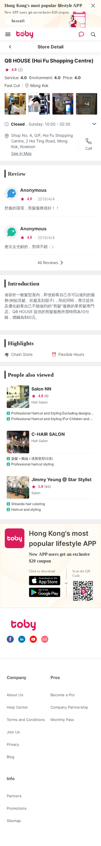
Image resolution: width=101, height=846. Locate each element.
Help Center (17, 707)
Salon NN (41, 389)
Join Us (13, 732)
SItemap (14, 820)
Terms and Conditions (26, 719)
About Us (15, 695)
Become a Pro (62, 695)
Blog (10, 757)
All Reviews (48, 262)
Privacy (13, 744)
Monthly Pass (62, 719)
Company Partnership (69, 707)
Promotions (17, 808)
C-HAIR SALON (48, 434)
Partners (14, 796)
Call (88, 148)
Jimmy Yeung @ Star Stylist (61, 479)
